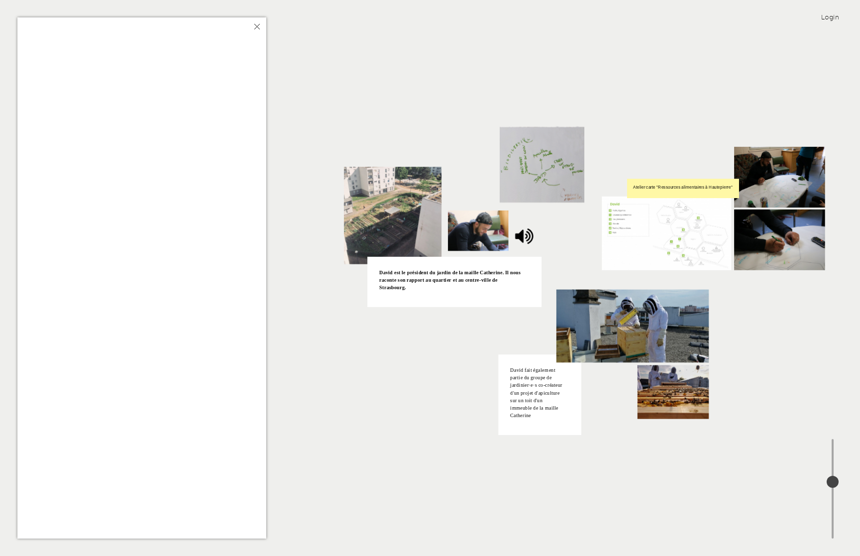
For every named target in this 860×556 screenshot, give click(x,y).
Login (830, 16)
